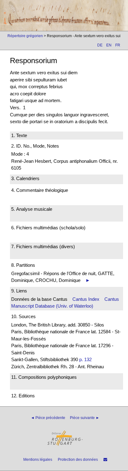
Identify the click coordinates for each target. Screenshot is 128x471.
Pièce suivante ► (84, 418)
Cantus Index (85, 299)
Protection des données (78, 459)
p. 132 (85, 359)
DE (100, 45)
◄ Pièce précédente (48, 418)
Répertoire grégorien (25, 36)
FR (117, 45)
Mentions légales (37, 459)
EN (109, 45)
